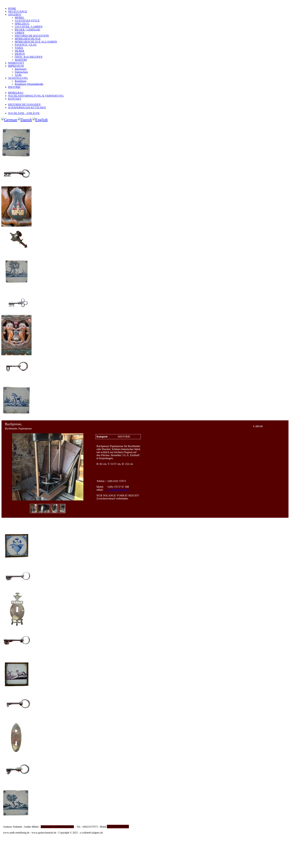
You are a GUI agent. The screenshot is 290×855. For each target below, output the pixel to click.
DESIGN (20, 53)
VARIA (19, 47)
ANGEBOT (14, 14)
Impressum (20, 68)
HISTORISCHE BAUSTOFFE (32, 35)
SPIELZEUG (22, 23)
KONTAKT (14, 98)
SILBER (19, 50)
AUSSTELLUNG (18, 78)
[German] (9, 119)
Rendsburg (20, 81)
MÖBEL (19, 17)
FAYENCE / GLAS (25, 44)
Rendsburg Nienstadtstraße (29, 84)
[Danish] (25, 119)
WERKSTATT (16, 62)
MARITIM (21, 59)
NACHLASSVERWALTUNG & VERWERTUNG (36, 95)
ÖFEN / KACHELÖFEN (28, 56)
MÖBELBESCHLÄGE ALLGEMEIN (36, 41)
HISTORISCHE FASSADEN (24, 104)
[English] (40, 119)
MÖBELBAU (15, 92)
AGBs (18, 75)
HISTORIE (14, 87)
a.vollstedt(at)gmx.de (118, 489)
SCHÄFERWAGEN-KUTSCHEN (27, 107)
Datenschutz (21, 72)
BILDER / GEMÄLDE (27, 29)
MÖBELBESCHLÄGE (28, 38)
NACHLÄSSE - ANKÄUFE (24, 113)
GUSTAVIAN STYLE (27, 20)
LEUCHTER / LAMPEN (28, 26)
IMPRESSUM (16, 65)
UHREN (19, 32)
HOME (12, 8)
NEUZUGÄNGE (17, 11)
